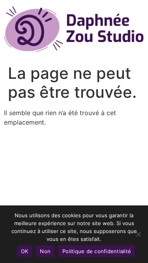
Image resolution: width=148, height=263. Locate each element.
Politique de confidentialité (96, 251)
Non (45, 251)
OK (24, 251)
